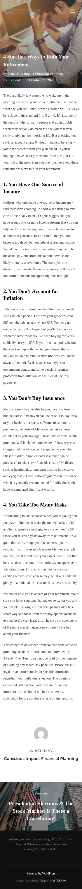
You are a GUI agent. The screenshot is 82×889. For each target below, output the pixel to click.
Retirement (11, 80)
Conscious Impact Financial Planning (35, 74)
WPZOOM (59, 880)
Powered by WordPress (41, 873)
